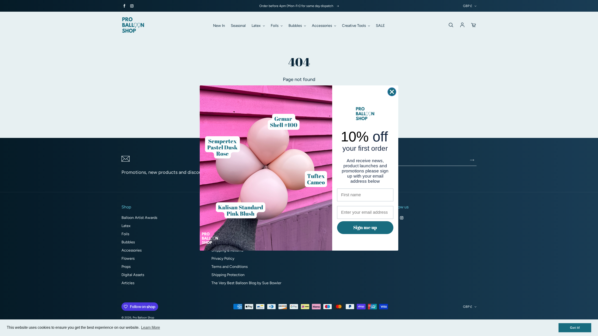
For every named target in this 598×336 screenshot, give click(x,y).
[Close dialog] (392, 92)
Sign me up (365, 227)
